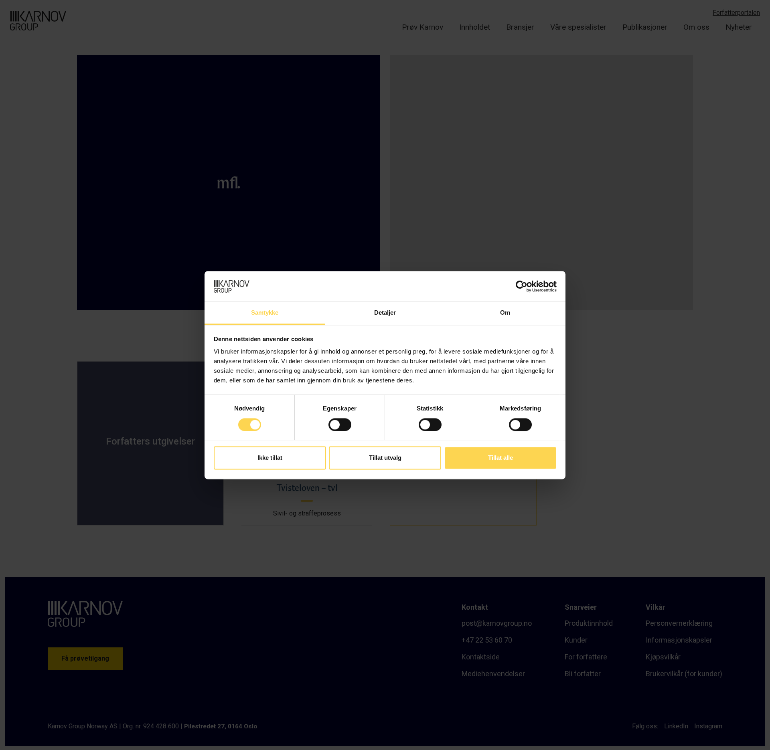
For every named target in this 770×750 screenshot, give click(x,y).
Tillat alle (500, 458)
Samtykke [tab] (265, 312)
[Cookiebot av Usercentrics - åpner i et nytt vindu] (521, 286)
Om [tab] (505, 312)
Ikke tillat (269, 458)
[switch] (339, 424)
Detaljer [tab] (385, 312)
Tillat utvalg (385, 458)
